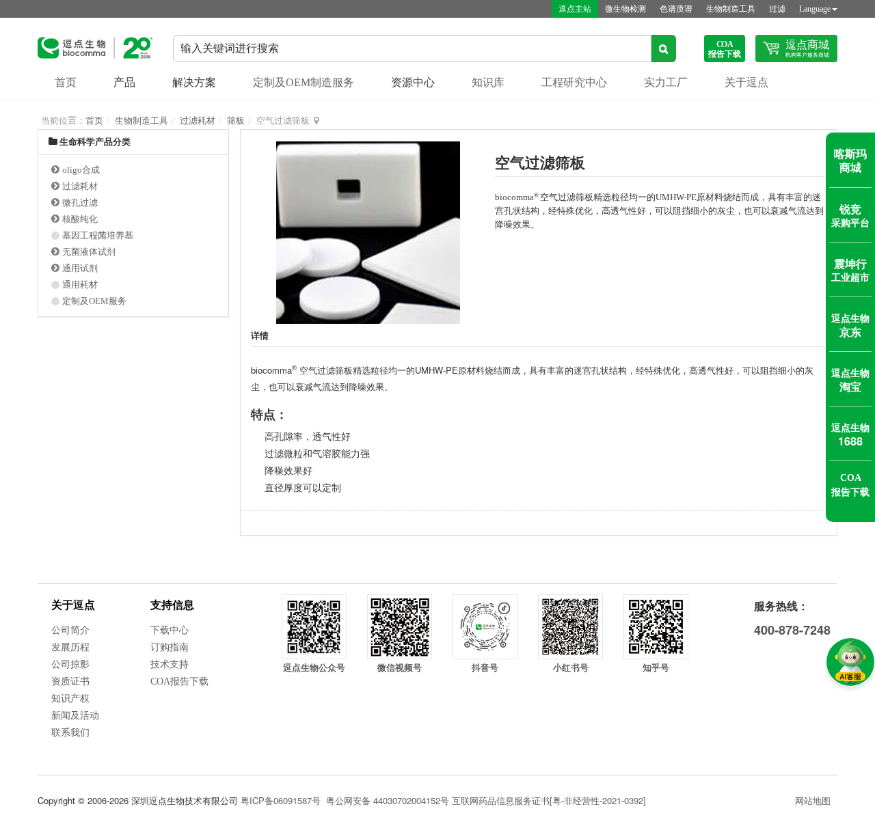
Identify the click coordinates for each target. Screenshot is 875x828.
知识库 (488, 82)
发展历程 (70, 647)
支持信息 (172, 605)
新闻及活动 (75, 715)
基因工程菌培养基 (97, 235)
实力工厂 (666, 82)
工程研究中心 (574, 82)
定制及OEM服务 (94, 301)
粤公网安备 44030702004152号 (387, 800)
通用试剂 (80, 268)
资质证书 (70, 681)
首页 (66, 82)
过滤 (777, 9)
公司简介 (70, 630)
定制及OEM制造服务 (303, 82)
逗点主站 (574, 9)
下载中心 (169, 630)
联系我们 (70, 733)
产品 (124, 82)
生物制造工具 (730, 9)
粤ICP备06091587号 (281, 800)
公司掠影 (70, 664)
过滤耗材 (197, 120)
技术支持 (169, 664)
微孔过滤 (80, 202)
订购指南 (169, 647)
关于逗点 (746, 82)
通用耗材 (80, 284)
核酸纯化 (80, 219)
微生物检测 (625, 9)
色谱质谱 (676, 9)
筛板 (236, 120)
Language (815, 9)
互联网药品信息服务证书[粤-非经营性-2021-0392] (549, 800)
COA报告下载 (179, 681)
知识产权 (70, 698)
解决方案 (194, 82)
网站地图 (813, 800)
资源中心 (413, 82)
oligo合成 (81, 170)
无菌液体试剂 (89, 252)
